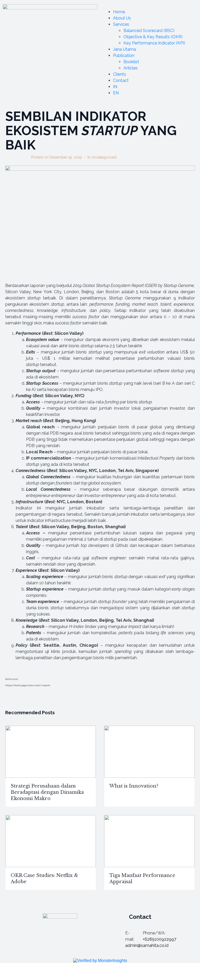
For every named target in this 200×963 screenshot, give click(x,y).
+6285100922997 (159, 939)
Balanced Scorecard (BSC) (148, 30)
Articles (130, 67)
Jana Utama (124, 49)
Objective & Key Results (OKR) (153, 36)
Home (119, 11)
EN (116, 92)
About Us (122, 18)
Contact (121, 80)
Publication (123, 55)
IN (115, 86)
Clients (119, 74)
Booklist (131, 61)
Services (121, 24)
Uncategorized (103, 157)
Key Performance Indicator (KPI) (154, 43)
